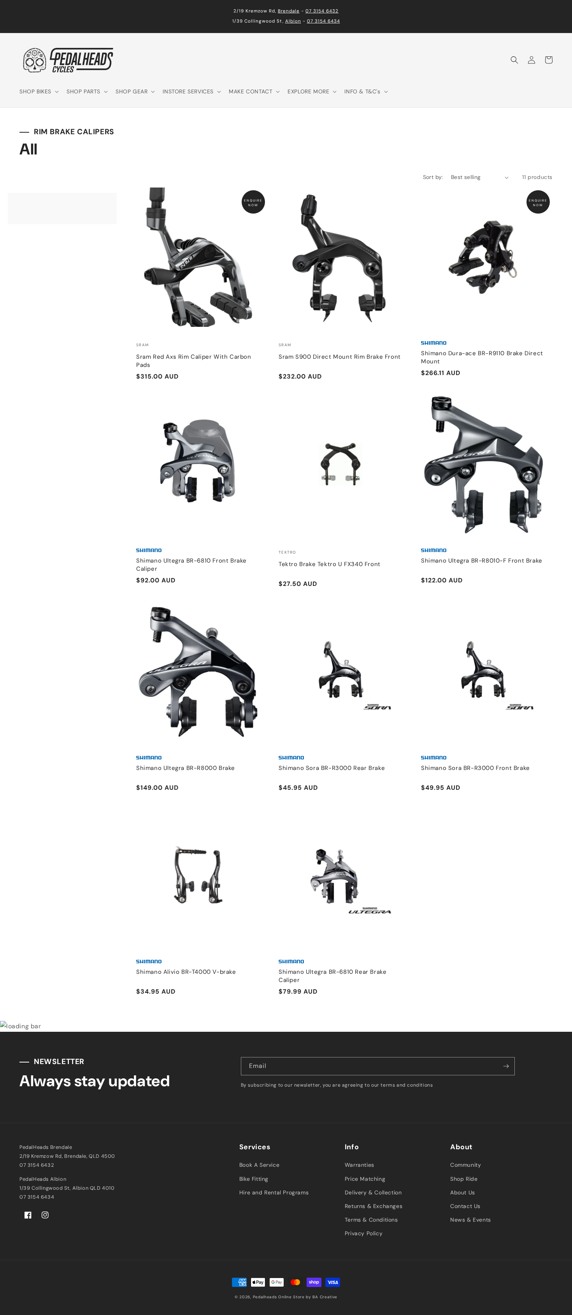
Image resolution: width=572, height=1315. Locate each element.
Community (465, 1164)
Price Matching (365, 1178)
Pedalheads (266, 1296)
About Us (462, 1192)
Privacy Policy (364, 1233)
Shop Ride (463, 1178)
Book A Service (259, 1164)
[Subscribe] (505, 1066)
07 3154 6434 (323, 21)
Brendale (289, 11)
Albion (293, 21)
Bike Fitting (253, 1178)
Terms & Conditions (371, 1219)
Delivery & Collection (373, 1192)
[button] (38, 91)
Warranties (359, 1164)
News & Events (470, 1219)
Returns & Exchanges (373, 1206)
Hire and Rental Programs (274, 1192)
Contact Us (465, 1206)
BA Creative (324, 1296)
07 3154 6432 (322, 11)
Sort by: (433, 177)
